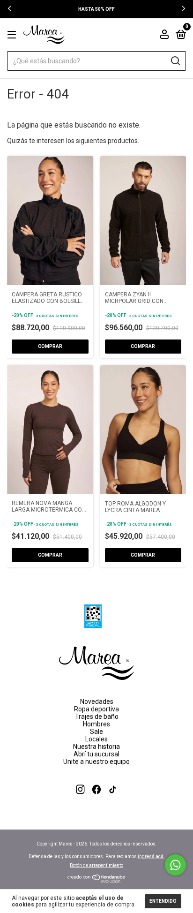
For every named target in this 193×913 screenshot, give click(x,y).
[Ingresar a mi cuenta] (164, 36)
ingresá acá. (151, 856)
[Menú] (13, 35)
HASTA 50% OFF (96, 9)
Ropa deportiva (96, 709)
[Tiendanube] (96, 880)
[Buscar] (175, 61)
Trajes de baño (97, 716)
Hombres (96, 724)
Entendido (163, 901)
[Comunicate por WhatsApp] (175, 864)
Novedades (96, 701)
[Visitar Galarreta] (96, 801)
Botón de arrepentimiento (96, 865)
